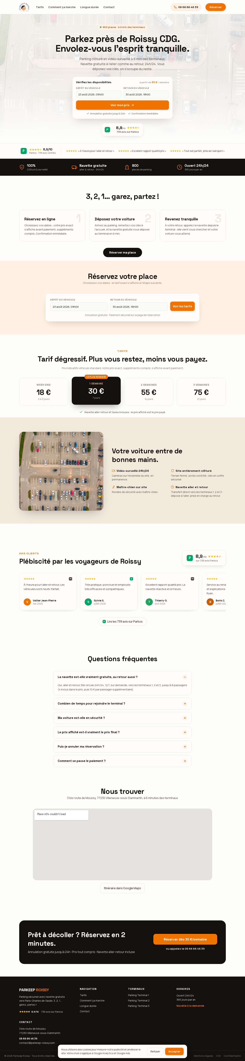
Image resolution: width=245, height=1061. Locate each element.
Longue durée (89, 7)
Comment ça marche (62, 7)
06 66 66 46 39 (28, 1038)
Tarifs (40, 7)
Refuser (155, 1051)
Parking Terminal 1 (138, 995)
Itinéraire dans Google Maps (122, 888)
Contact (109, 7)
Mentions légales (203, 1055)
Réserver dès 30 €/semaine (185, 939)
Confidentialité (232, 1055)
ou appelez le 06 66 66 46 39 (185, 949)
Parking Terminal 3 (138, 1006)
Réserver (215, 7)
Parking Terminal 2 (139, 1000)
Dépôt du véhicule (62, 299)
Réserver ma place (122, 252)
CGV (218, 1055)
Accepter (174, 1051)
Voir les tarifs (182, 306)
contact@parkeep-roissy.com (37, 1043)
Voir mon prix (120, 105)
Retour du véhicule (123, 299)
